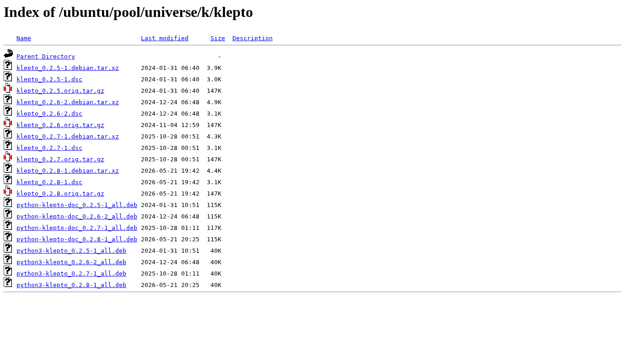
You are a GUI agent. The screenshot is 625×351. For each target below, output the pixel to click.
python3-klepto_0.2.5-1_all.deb (71, 250)
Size (217, 38)
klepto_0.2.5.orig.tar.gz (60, 90)
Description (252, 38)
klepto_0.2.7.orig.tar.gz (60, 159)
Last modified (165, 38)
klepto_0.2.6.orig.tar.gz (60, 125)
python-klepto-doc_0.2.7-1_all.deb (76, 227)
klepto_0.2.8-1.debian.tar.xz (67, 170)
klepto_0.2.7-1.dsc (49, 147)
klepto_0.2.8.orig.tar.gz (60, 193)
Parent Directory (45, 56)
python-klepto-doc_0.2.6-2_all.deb (76, 216)
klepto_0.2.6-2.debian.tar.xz (67, 102)
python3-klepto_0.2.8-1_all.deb (71, 285)
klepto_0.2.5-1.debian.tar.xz (67, 67)
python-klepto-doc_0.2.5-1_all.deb (76, 205)
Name (23, 38)
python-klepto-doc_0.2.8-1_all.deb (76, 239)
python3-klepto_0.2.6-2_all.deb (71, 262)
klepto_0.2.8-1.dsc (49, 182)
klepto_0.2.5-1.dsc (49, 79)
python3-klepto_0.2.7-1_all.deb (71, 273)
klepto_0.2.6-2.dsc (49, 113)
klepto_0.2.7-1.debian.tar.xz (67, 136)
